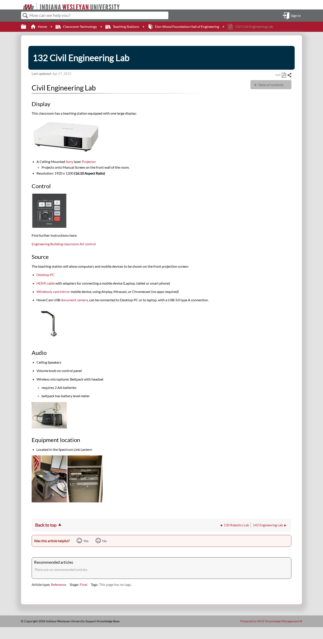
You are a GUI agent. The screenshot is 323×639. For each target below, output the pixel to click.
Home (42, 26)
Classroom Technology (80, 26)
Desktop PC (45, 275)
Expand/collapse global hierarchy (26, 26)
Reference (58, 584)
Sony (69, 161)
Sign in (296, 15)
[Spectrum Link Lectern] (49, 501)
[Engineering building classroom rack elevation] (85, 501)
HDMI (45, 283)
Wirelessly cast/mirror (53, 291)
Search (25, 15)
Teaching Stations (126, 26)
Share (289, 75)
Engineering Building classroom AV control (64, 244)
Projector (89, 161)
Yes (86, 541)
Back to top (45, 524)
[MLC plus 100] (49, 227)
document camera (74, 300)
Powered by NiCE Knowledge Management (271, 621)
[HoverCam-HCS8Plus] (49, 340)
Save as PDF (283, 75)
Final (83, 584)
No (104, 541)
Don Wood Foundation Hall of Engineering (187, 26)
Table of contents (271, 85)
